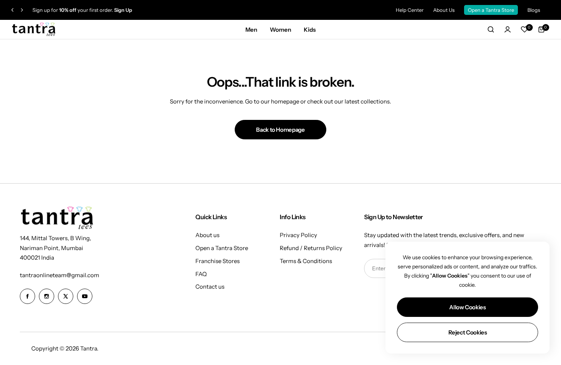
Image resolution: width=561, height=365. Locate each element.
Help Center (410, 10)
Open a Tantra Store (491, 10)
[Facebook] (27, 296)
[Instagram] (46, 296)
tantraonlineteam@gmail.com (59, 275)
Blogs (533, 10)
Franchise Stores (217, 261)
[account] (507, 29)
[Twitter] (65, 296)
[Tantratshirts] (34, 29)
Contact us (209, 286)
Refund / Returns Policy (311, 248)
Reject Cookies (467, 332)
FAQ (201, 274)
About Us (444, 10)
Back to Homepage (280, 129)
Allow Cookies (467, 307)
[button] (12, 10)
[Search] (490, 29)
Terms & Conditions (306, 261)
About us (207, 235)
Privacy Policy (298, 235)
